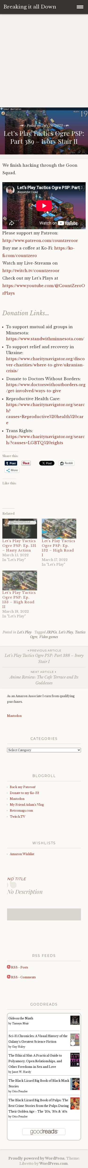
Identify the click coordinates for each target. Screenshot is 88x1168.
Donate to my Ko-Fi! (24, 793)
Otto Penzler (20, 1091)
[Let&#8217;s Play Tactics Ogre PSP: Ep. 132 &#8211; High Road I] (59, 528)
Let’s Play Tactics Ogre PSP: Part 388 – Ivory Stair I (44, 656)
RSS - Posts (19, 967)
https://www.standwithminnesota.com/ (45, 338)
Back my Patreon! (22, 787)
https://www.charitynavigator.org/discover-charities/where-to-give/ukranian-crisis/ (45, 364)
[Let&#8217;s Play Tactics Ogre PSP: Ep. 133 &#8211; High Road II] (19, 580)
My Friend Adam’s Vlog (27, 804)
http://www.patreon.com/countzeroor (40, 240)
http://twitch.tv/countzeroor (30, 270)
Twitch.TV (17, 816)
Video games (48, 637)
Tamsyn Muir (20, 1023)
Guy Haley (18, 1046)
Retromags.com (21, 810)
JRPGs (51, 632)
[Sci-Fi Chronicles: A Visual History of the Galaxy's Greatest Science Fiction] (75, 1045)
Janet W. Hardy (21, 1071)
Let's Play (24, 632)
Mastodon (14, 716)
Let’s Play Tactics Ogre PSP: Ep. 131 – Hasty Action (19, 545)
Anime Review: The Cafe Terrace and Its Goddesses (44, 677)
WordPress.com (53, 1163)
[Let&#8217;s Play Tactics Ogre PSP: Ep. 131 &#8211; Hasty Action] (19, 528)
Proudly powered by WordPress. (36, 1158)
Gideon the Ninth (20, 1018)
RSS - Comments (23, 977)
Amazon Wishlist (22, 854)
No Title (16, 879)
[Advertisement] (44, 61)
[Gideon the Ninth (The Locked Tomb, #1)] (75, 1024)
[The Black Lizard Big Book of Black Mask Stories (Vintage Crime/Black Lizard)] (75, 1089)
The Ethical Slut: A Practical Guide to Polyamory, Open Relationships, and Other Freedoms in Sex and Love (35, 1061)
